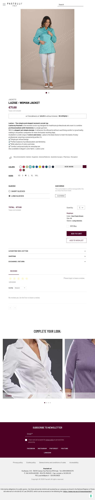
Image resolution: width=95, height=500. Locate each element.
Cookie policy (31, 462)
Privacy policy (18, 462)
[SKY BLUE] (49, 166)
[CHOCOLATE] (23, 170)
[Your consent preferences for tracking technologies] (91, 496)
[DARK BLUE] (53, 166)
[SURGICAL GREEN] (33, 166)
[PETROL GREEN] (46, 166)
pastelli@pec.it (44, 475)
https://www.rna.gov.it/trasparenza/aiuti (77, 491)
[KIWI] (27, 166)
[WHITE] (20, 166)
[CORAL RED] (23, 166)
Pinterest (53, 448)
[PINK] (20, 170)
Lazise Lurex (39, 149)
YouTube (64, 448)
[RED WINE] (43, 166)
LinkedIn (47, 453)
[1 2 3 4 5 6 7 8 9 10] (81, 207)
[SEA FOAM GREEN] (30, 166)
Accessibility (74, 462)
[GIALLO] (40, 166)
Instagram (42, 448)
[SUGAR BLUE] (36, 166)
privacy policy (50, 440)
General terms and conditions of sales (52, 462)
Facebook (31, 448)
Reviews (13, 271)
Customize (61, 196)
